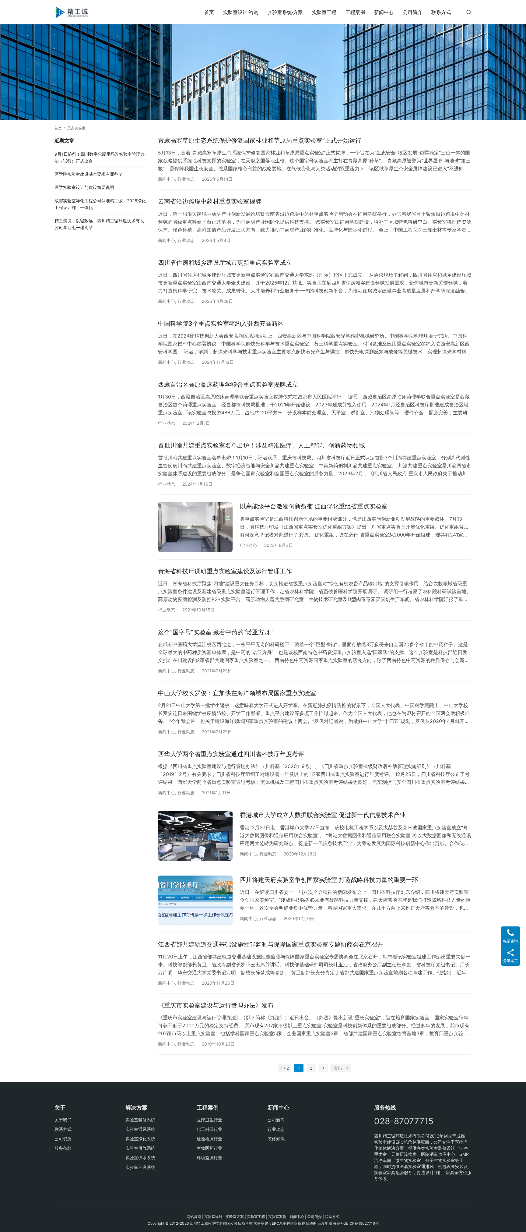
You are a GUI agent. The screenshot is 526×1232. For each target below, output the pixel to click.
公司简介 (412, 12)
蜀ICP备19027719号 (362, 1223)
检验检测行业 (209, 1138)
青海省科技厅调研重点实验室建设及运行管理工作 (225, 571)
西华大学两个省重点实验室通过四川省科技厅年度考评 (231, 754)
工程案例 (355, 12)
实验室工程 (324, 12)
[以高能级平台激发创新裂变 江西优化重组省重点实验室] (195, 527)
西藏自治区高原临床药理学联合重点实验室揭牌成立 (228, 384)
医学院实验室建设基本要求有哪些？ (88, 174)
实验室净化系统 (140, 1138)
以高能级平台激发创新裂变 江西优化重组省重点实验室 (313, 506)
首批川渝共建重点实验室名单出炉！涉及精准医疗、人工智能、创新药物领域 (261, 445)
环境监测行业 (209, 1157)
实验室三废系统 (140, 1167)
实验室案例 (277, 1216)
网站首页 (194, 1216)
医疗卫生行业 (209, 1119)
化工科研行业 (209, 1129)
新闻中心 (384, 12)
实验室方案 (235, 1216)
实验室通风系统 (140, 1129)
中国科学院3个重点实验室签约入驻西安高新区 (221, 323)
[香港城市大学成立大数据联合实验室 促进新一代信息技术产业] (195, 835)
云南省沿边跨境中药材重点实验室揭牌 (209, 201)
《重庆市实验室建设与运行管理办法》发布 (216, 1005)
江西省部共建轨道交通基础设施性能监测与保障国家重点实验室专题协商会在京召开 (270, 944)
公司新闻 (276, 1119)
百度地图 (324, 1223)
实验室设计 (213, 1216)
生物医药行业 (209, 1148)
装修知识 (276, 1138)
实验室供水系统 (140, 1157)
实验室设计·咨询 (240, 12)
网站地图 (309, 1223)
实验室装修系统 (140, 1119)
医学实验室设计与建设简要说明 (84, 187)
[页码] (347, 1068)
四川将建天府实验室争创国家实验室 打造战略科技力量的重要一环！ (332, 879)
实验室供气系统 (140, 1148)
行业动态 (186, 179)
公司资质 (63, 1138)
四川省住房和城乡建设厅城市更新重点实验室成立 (225, 262)
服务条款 (63, 1148)
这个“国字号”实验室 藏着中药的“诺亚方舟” (215, 632)
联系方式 (441, 12)
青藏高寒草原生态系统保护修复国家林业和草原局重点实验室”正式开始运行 (259, 140)
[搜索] (469, 12)
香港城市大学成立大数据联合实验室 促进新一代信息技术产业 (323, 815)
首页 (209, 12)
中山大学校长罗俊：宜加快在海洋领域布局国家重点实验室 (237, 693)
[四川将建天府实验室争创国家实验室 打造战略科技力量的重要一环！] (195, 900)
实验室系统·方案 (285, 12)
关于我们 (63, 1119)
